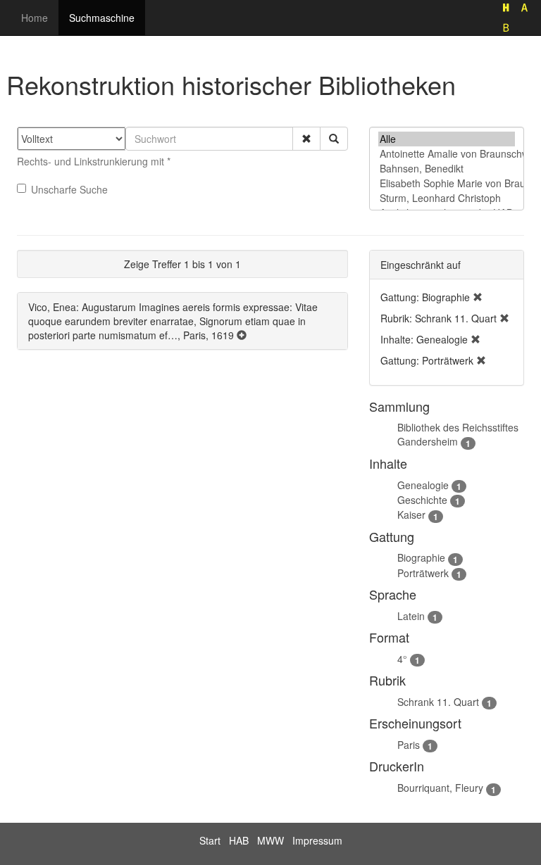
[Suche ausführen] (334, 139)
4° (402, 659)
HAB (239, 840)
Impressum (317, 840)
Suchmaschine (102, 18)
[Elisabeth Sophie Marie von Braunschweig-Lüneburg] (446, 183)
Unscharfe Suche (69, 189)
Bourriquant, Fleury (440, 788)
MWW (270, 840)
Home (34, 18)
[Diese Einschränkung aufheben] (478, 297)
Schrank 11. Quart (438, 702)
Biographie (421, 557)
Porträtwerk (423, 573)
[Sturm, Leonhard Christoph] (446, 198)
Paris (408, 745)
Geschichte (422, 500)
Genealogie (423, 485)
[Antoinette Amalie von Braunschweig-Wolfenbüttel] (446, 153)
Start (209, 840)
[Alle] (446, 139)
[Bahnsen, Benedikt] (446, 168)
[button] (306, 139)
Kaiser (411, 514)
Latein (411, 616)
